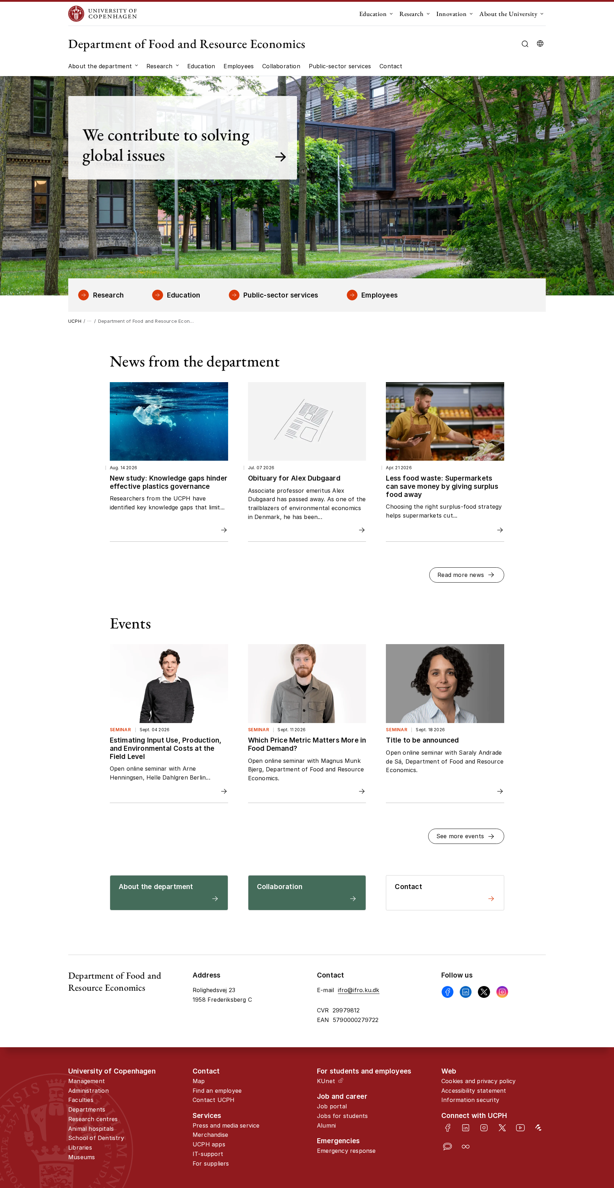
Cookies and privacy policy (478, 1081)
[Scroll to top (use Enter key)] (582, 1121)
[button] (467, 575)
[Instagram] (502, 992)
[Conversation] (447, 1146)
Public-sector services (280, 295)
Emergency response (346, 1150)
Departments (86, 1109)
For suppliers (211, 1163)
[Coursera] (465, 1146)
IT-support (208, 1153)
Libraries (80, 1147)
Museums (81, 1157)
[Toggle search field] (525, 43)
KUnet (326, 1081)
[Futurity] (538, 1128)
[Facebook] (447, 992)
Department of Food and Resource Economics (187, 44)
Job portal (332, 1106)
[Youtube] (520, 1128)
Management (86, 1081)
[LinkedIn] (465, 1128)
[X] (484, 992)
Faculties (80, 1099)
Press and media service (226, 1125)
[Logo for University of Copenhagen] (102, 14)
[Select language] (540, 44)
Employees (379, 295)
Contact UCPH (214, 1099)
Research (411, 14)
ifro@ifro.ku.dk (358, 990)
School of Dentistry (96, 1137)
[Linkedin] (465, 992)
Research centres (93, 1119)
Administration (88, 1090)
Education (373, 14)
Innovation (451, 14)
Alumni (326, 1125)
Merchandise (210, 1134)
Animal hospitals (91, 1128)
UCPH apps (209, 1144)
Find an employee (217, 1090)
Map (199, 1081)
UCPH (74, 321)
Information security (470, 1099)
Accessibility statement (473, 1090)
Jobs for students (342, 1115)
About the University (508, 14)
